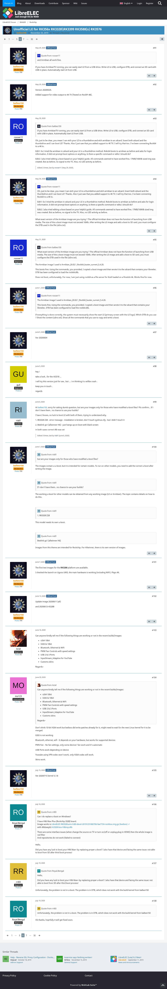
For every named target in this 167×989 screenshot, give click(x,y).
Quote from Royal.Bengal (52, 871)
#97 (154, 332)
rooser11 (58, 167)
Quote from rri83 (48, 812)
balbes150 (42, 407)
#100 (154, 446)
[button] (126, 3)
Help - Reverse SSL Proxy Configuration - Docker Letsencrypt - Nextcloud (43, 957)
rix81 (56, 435)
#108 (154, 900)
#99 (154, 401)
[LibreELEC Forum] (83, 13)
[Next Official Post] (154, 76)
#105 (154, 770)
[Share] (162, 39)
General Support (70, 962)
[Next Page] (36, 39)
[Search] (159, 3)
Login (139, 3)
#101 (154, 562)
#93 (154, 118)
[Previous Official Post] (149, 76)
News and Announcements (128, 962)
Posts (17, 72)
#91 (154, 47)
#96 (154, 287)
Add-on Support (16, 962)
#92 (154, 84)
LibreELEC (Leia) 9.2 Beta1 (129, 957)
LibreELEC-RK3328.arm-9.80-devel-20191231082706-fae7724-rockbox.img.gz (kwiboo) (89, 824)
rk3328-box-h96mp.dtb (62, 827)
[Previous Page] (5, 39)
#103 (154, 630)
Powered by (83, 985)
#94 (154, 179)
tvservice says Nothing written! (78, 957)
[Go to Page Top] (163, 985)
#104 (154, 677)
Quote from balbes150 (51, 126)
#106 (154, 804)
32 (32, 39)
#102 (154, 596)
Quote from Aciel (48, 685)
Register (149, 3)
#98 (154, 366)
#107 (154, 863)
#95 (154, 239)
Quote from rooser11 (50, 55)
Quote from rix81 (49, 454)
